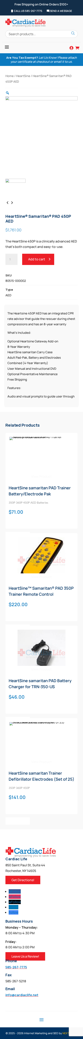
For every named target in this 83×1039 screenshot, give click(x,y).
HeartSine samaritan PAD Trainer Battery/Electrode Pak (40, 491)
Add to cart (36, 259)
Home (9, 76)
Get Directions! (22, 880)
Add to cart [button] (18, 821)
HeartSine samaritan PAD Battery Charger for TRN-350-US (40, 683)
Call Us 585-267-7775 (27, 11)
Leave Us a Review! (25, 956)
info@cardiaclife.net (21, 995)
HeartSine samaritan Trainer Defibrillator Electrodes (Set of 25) (41, 776)
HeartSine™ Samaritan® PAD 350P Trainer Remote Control (41, 591)
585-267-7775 (16, 967)
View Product (41, 476)
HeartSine (23, 76)
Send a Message (60, 11)
